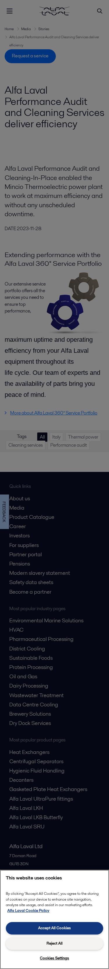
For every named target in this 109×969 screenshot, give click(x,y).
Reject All (54, 943)
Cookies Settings (54, 958)
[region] (54, 919)
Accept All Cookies (54, 928)
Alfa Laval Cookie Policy (28, 910)
